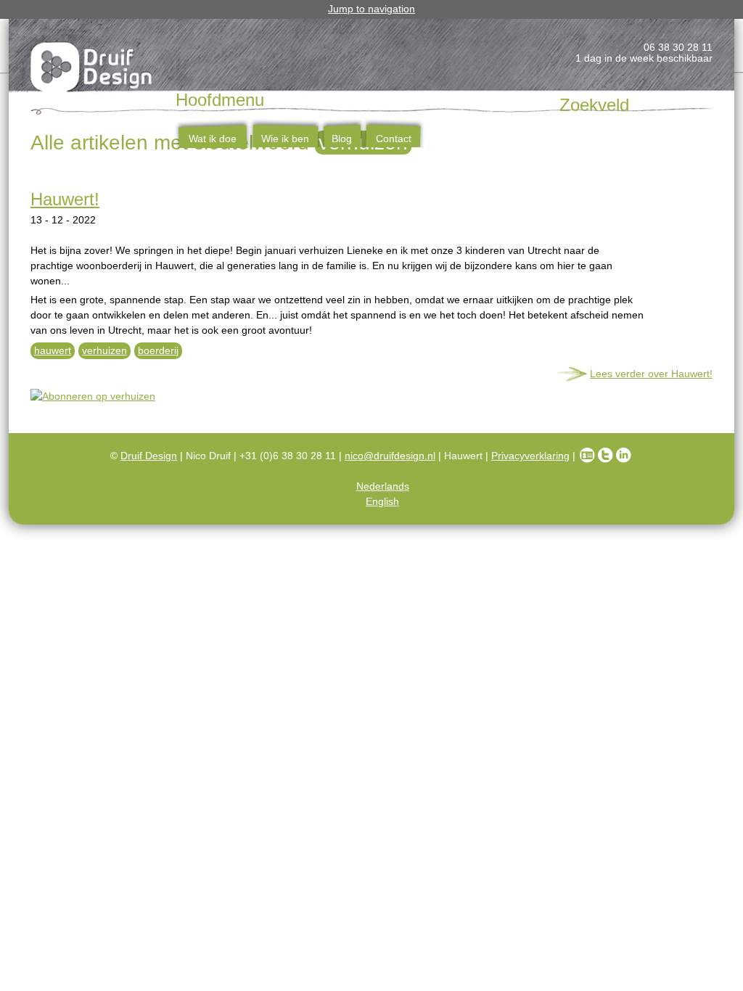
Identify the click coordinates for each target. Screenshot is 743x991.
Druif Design (148, 455)
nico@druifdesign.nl (390, 455)
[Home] (92, 69)
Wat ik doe (213, 138)
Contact (393, 138)
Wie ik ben (285, 138)
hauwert (52, 350)
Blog (342, 138)
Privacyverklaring (530, 455)
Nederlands (382, 486)
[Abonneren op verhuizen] (371, 396)
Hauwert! (64, 199)
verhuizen (104, 350)
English (382, 501)
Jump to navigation (371, 9)
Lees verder (651, 373)
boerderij (158, 350)
